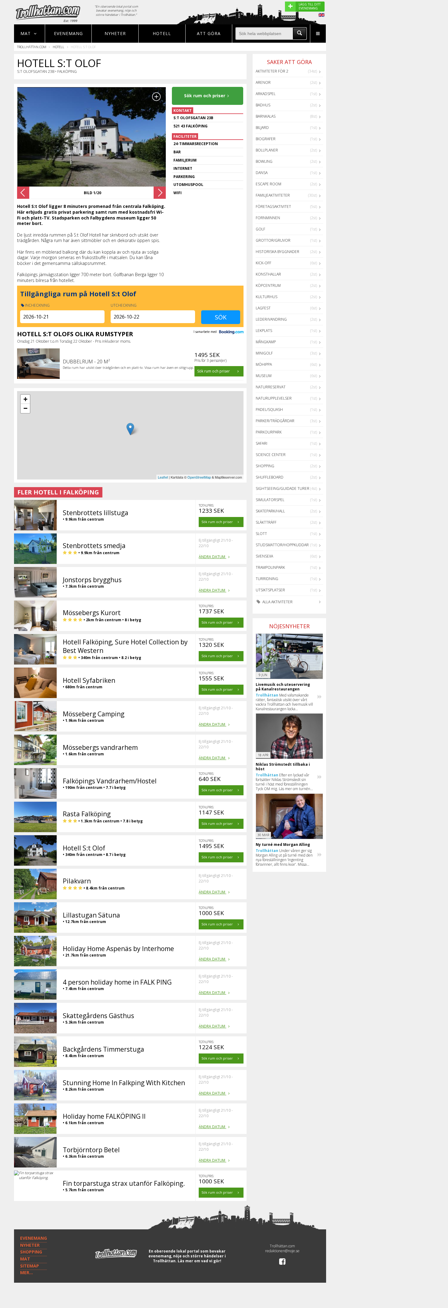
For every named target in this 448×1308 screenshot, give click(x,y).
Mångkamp (266, 341)
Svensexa (264, 556)
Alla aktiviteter (277, 601)
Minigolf (264, 353)
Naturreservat (271, 387)
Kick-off (263, 263)
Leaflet (163, 477)
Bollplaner (267, 150)
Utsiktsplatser (270, 590)
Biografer (266, 138)
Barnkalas (266, 116)
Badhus (263, 105)
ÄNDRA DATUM (212, 556)
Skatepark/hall (270, 511)
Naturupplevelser (274, 398)
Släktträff (266, 522)
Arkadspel (266, 93)
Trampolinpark (270, 567)
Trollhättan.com (31, 47)
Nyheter (115, 33)
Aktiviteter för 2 (272, 71)
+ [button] (25, 399)
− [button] (25, 408)
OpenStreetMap (199, 477)
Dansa (262, 172)
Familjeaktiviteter (273, 195)
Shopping (265, 466)
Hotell (162, 33)
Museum (264, 375)
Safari (261, 443)
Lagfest (263, 308)
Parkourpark (269, 432)
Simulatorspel (270, 499)
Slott (261, 533)
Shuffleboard (269, 477)
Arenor (263, 82)
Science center (271, 454)
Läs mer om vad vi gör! (199, 1260)
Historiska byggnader (277, 251)
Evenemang (68, 33)
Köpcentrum (268, 285)
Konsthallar (268, 274)
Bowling (264, 161)
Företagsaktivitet (273, 206)
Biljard (262, 127)
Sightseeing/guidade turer (282, 488)
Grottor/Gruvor (273, 240)
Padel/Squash (269, 409)
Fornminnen (268, 217)
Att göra (209, 33)
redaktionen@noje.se (282, 1250)
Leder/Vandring (271, 319)
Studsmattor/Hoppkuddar (282, 544)
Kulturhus (266, 296)
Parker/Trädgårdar (275, 420)
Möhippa (264, 364)
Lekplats (264, 330)
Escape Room (268, 184)
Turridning (267, 578)
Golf (260, 229)
